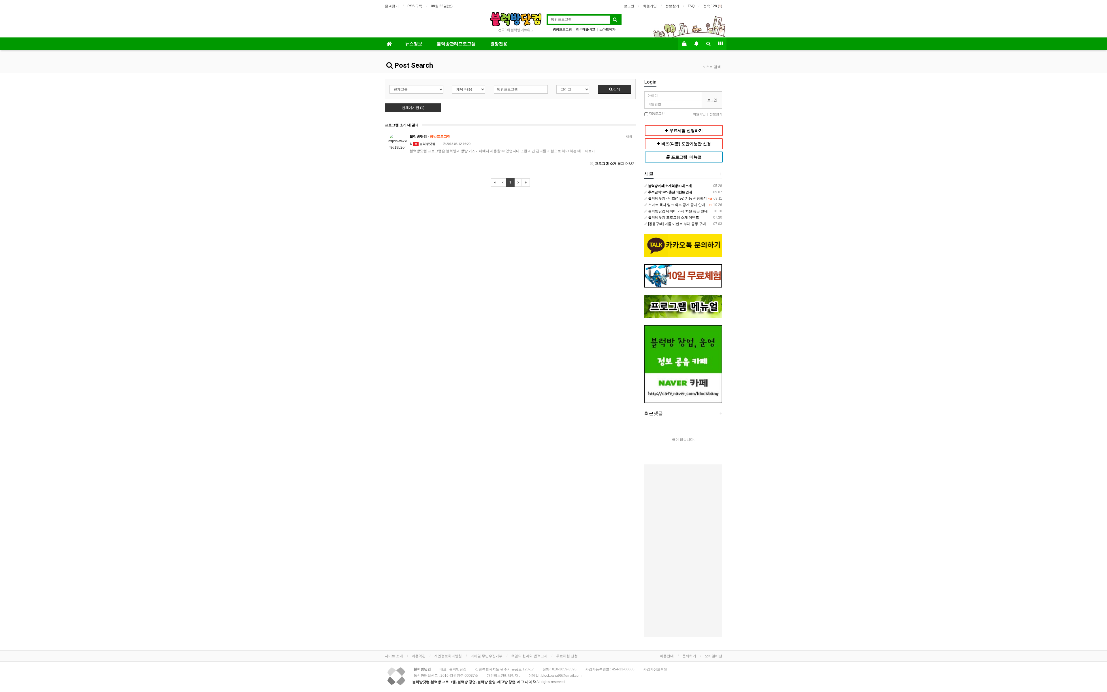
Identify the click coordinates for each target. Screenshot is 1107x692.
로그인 (629, 6)
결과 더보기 (615, 164)
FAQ (691, 6)
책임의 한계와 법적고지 (529, 656)
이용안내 (667, 656)
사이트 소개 (394, 656)
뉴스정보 (413, 43)
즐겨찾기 (392, 6)
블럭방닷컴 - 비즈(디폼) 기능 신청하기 (677, 198)
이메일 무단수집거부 (486, 656)
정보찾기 (672, 6)
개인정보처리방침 (448, 656)
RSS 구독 (414, 6)
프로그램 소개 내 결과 (402, 125)
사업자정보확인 (655, 669)
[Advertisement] (683, 550)
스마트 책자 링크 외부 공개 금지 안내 (676, 205)
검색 (616, 89)
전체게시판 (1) (413, 108)
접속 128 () (712, 6)
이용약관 (419, 656)
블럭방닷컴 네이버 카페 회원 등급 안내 (677, 211)
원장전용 (498, 43)
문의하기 (689, 656)
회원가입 (650, 6)
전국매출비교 (585, 29)
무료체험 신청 (567, 656)
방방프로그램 (562, 29)
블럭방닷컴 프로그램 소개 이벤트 (673, 217)
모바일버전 (713, 656)
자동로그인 (656, 113)
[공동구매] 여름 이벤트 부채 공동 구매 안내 (680, 224)
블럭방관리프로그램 (456, 43)
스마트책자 (607, 29)
